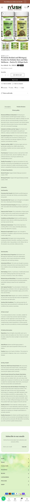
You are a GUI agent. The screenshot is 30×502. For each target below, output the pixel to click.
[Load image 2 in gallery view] (15, 46)
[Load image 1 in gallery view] (5, 46)
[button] (15, 93)
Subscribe (24, 446)
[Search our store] (25, 7)
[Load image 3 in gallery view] (24, 46)
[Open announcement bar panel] (25, 2)
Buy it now (15, 80)
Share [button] (22, 87)
